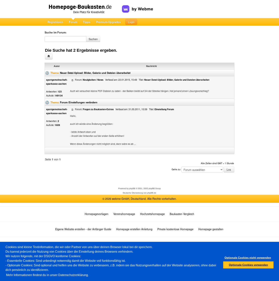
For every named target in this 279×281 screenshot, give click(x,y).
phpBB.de (151, 193)
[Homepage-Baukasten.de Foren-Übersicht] (49, 56)
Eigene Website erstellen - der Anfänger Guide (83, 229)
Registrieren (55, 22)
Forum (73, 22)
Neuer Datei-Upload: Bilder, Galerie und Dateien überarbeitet (95, 73)
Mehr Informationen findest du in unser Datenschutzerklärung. (47, 275)
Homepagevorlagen (96, 214)
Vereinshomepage (124, 214)
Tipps (86, 22)
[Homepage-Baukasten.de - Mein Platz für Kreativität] (83, 9)
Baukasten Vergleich (182, 214)
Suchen (93, 39)
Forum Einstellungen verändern (78, 102)
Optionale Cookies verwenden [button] (248, 264)
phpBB (132, 188)
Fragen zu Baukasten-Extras (98, 109)
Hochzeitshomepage (152, 214)
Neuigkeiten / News (93, 79)
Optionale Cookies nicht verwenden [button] (248, 257)
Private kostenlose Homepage (175, 229)
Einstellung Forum (164, 109)
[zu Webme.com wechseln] (137, 6)
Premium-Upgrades (108, 22)
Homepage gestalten (210, 229)
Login (131, 22)
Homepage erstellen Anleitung (134, 229)
